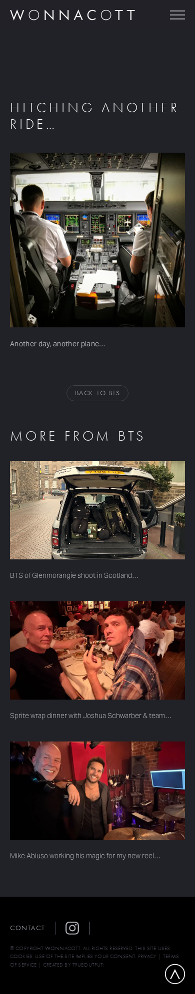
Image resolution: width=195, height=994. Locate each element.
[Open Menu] (177, 14)
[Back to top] (175, 974)
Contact (27, 928)
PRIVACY (147, 956)
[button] (78, 928)
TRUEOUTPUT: (88, 965)
